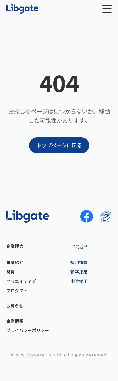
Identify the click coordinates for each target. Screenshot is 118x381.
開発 (10, 272)
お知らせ (15, 306)
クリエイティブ (21, 281)
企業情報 (15, 321)
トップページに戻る (59, 145)
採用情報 (79, 262)
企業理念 (15, 246)
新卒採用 (79, 272)
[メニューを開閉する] (107, 9)
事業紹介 (15, 262)
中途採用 (79, 281)
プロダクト (17, 291)
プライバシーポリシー (27, 330)
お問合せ (79, 246)
